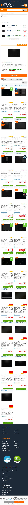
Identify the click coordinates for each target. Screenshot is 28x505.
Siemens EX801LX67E (11, 30)
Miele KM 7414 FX (18, 153)
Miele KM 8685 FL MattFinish (6, 322)
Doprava (16, 441)
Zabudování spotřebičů (7, 478)
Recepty (4, 494)
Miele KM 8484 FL (4, 390)
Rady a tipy (4, 480)
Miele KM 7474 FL (10, 35)
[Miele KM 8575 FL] (20, 366)
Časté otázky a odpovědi (5, 446)
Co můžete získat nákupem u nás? (10, 470)
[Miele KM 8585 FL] (6, 366)
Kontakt (15, 431)
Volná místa (16, 430)
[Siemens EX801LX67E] (3, 32)
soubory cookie (8, 499)
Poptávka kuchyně (6, 492)
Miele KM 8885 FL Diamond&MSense (4, 289)
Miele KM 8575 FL (18, 356)
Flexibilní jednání (5, 477)
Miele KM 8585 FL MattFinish (20, 322)
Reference (4, 473)
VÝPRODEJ (24, 82)
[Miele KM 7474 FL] (3, 37)
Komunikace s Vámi (6, 490)
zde (19, 503)
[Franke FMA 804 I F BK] (20, 231)
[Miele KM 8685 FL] (20, 298)
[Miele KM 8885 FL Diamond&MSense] (6, 298)
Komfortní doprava (6, 471)
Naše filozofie (5, 433)
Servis (15, 443)
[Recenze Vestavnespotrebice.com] (7, 462)
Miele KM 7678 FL (18, 119)
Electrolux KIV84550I (11, 25)
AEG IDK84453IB (4, 153)
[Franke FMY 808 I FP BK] (6, 231)
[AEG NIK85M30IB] (20, 200)
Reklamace (16, 445)
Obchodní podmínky (6, 450)
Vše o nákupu (5, 443)
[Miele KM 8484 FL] (6, 400)
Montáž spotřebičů (6, 485)
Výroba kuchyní (5, 483)
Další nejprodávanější (14, 39)
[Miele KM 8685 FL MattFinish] (6, 332)
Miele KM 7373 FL (7, 62)
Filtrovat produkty (14, 75)
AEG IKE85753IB (18, 254)
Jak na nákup (5, 441)
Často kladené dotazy (7, 487)
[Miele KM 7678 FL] (20, 129)
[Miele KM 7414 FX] (20, 163)
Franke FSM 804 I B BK (5, 254)
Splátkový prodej (5, 448)
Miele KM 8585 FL (4, 356)
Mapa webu (16, 433)
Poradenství (16, 447)
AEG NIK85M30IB (18, 187)
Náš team (4, 431)
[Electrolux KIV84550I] (3, 27)
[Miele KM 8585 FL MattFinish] (20, 332)
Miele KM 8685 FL (18, 288)
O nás (3, 430)
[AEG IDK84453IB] (6, 162)
